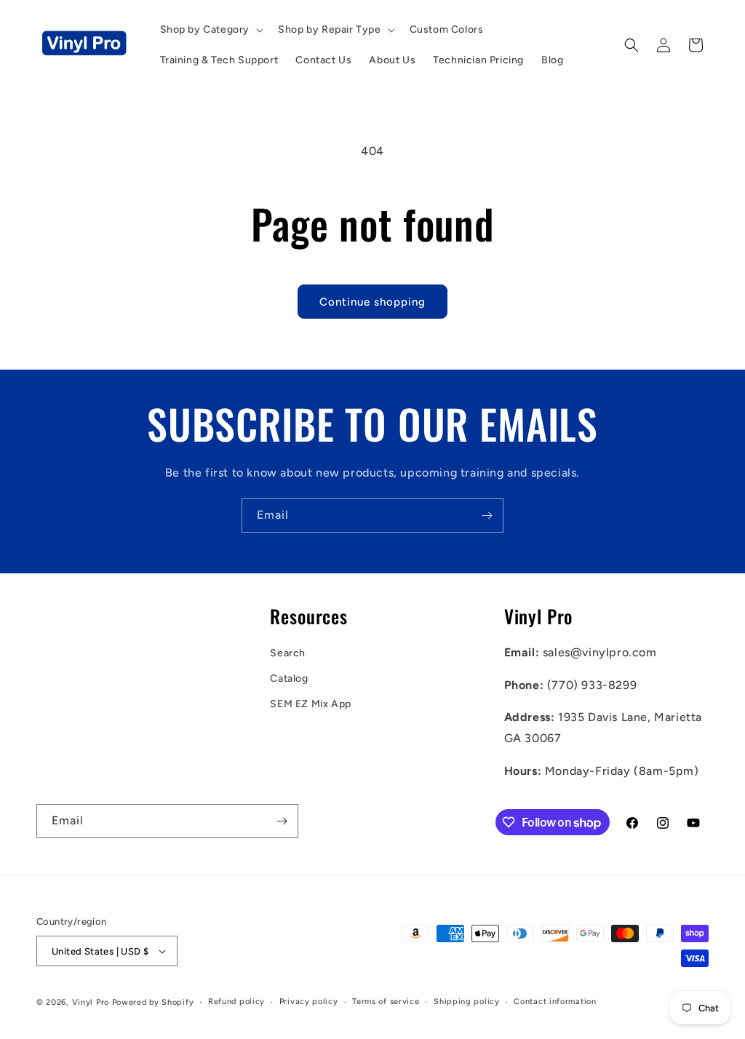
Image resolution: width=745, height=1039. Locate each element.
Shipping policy (467, 1001)
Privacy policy (308, 1001)
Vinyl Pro (90, 1002)
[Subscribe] (487, 515)
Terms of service (385, 1001)
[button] (210, 30)
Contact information (555, 1001)
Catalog (289, 678)
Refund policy (236, 1001)
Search (288, 653)
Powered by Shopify (153, 1002)
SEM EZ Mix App (310, 704)
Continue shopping (372, 301)
